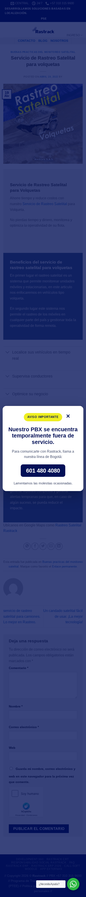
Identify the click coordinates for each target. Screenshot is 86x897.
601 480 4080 (43, 470)
